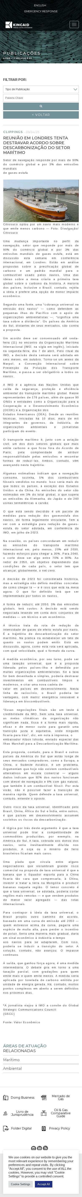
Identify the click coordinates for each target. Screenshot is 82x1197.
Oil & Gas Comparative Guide (61, 1113)
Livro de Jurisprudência (22, 1113)
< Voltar (41, 115)
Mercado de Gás (61, 1098)
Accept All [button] (43, 1184)
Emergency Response (41, 11)
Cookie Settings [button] (20, 1184)
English (40, 5)
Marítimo (11, 1060)
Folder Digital (21, 1128)
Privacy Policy (59, 1128)
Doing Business (22, 1097)
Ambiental (12, 1069)
